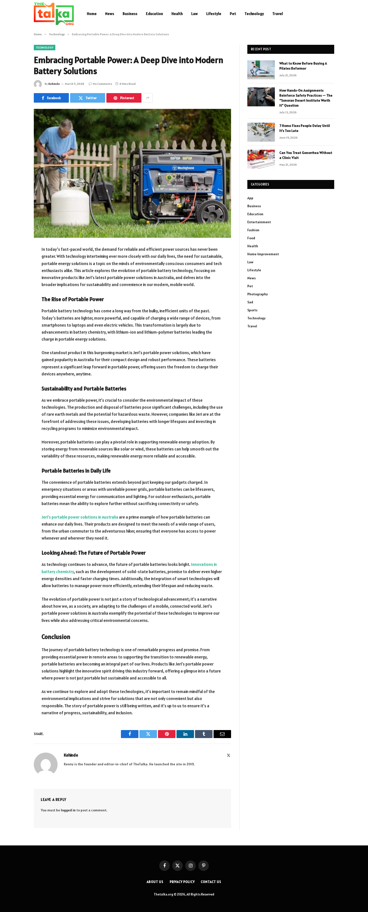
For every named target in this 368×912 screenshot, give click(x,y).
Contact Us (211, 882)
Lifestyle (213, 13)
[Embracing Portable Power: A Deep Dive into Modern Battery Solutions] (132, 173)
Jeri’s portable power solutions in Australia (80, 517)
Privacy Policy (182, 882)
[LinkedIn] (16, 288)
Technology (254, 13)
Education (154, 13)
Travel (277, 13)
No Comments (102, 84)
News (109, 13)
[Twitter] (16, 275)
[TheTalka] (54, 14)
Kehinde (54, 84)
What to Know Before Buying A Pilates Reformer (303, 66)
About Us (155, 882)
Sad (250, 302)
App (250, 198)
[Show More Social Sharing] (148, 98)
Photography (257, 294)
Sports (252, 310)
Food (251, 238)
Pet (233, 13)
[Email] (16, 314)
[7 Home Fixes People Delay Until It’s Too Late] (261, 132)
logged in (68, 810)
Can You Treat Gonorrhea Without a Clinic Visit (305, 155)
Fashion (253, 230)
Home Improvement (263, 254)
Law (194, 13)
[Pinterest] (16, 301)
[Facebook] (16, 263)
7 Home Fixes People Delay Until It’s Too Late (304, 128)
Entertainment (259, 222)
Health (177, 13)
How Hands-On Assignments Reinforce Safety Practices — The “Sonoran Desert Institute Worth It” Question (305, 98)
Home (92, 13)
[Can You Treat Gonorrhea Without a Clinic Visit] (261, 159)
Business (130, 13)
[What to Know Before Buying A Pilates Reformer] (261, 69)
